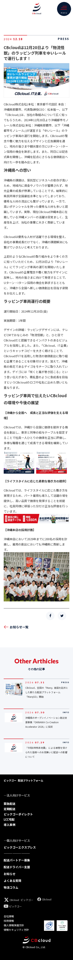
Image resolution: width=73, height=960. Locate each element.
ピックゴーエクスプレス (20, 847)
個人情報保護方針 (14, 925)
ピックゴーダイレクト (18, 814)
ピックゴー (27, 900)
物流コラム (11, 887)
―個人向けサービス (17, 840)
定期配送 (9, 808)
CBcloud (14, 900)
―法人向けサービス (17, 795)
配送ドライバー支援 (17, 866)
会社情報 (9, 916)
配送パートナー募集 (17, 860)
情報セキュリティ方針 (16, 929)
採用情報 (9, 920)
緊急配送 (9, 803)
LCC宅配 (9, 819)
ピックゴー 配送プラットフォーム (23, 780)
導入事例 (9, 824)
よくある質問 (12, 880)
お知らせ (9, 873)
